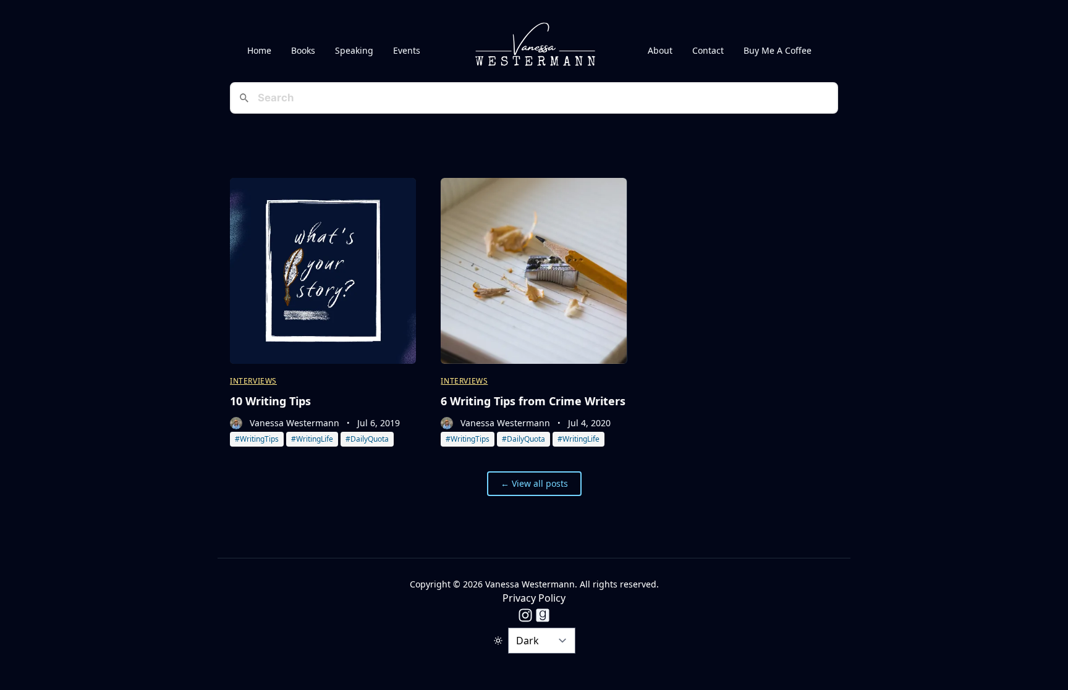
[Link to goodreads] (542, 615)
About (660, 50)
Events (406, 50)
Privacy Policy (534, 598)
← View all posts (534, 483)
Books (303, 50)
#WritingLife (312, 439)
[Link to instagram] (525, 615)
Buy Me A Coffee (778, 50)
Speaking (354, 50)
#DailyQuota (367, 439)
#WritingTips (257, 439)
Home (259, 50)
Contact (708, 50)
